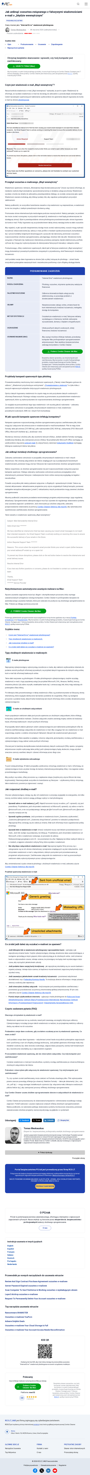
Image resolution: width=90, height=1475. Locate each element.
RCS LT (70, 73)
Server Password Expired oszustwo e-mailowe (26, 1286)
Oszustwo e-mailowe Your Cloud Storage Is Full (26, 1325)
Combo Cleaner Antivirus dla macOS (52, 507)
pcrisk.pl (36, 1424)
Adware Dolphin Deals (15, 1321)
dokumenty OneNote (65, 443)
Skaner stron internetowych (74, 1448)
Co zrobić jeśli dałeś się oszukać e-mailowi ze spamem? (31, 647)
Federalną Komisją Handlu (34, 979)
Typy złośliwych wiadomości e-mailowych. (26, 639)
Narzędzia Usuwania (13, 1448)
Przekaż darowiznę (45, 1186)
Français (10, 1252)
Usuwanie (42, 44)
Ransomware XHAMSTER (16, 1313)
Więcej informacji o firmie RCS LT (63, 1175)
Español (10, 1249)
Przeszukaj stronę (71, 1452)
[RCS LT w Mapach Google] (7, 1432)
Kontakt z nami (42, 1448)
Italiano (10, 1255)
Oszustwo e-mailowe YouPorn (18, 1317)
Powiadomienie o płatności (56, 385)
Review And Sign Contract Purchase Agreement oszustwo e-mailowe (36, 1281)
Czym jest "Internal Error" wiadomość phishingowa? (29, 635)
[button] (86, 4)
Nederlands (12, 1264)
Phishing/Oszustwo (14, 21)
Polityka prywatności (31, 1465)
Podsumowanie (27, 44)
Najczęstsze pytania (15, 48)
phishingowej (23, 100)
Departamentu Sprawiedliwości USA (58, 1003)
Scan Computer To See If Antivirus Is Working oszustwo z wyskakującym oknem (41, 1290)
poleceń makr (30, 443)
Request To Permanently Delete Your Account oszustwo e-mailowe (35, 1298)
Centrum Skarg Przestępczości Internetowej (41, 1000)
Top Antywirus (10, 1452)
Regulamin (62, 1465)
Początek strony (78, 1158)
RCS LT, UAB (10, 1420)
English (10, 1246)
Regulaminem (23, 620)
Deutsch (10, 1258)
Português (11, 1261)
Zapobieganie (57, 44)
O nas (45, 1228)
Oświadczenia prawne (48, 1465)
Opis (9, 44)
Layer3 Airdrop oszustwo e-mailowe (21, 1294)
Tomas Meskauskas (18, 30)
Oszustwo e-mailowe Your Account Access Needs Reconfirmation (35, 1330)
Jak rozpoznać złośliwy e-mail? (21, 643)
